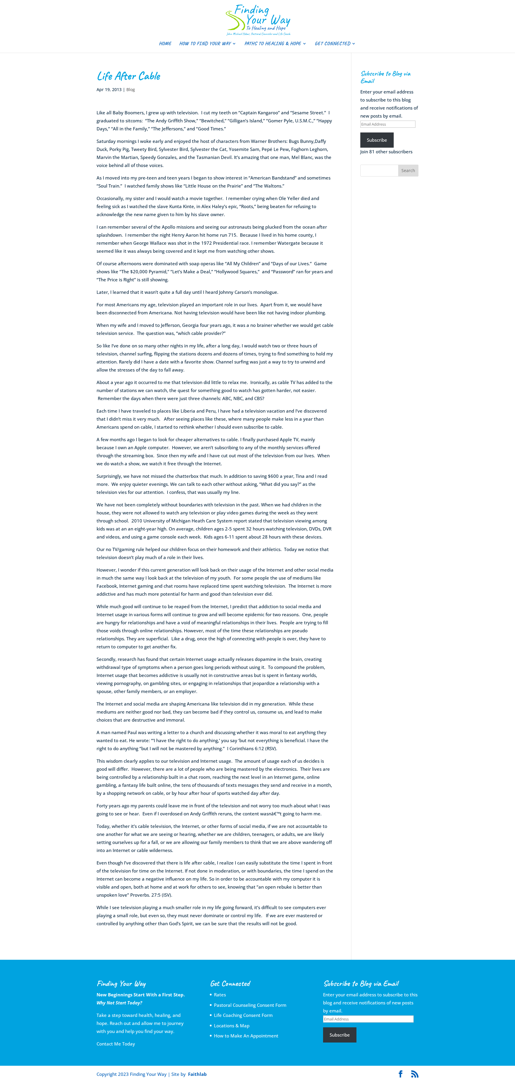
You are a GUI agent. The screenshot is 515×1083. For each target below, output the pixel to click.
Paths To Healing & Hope (272, 43)
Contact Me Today (116, 1044)
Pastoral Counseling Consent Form (250, 1005)
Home (165, 43)
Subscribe (377, 140)
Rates (220, 995)
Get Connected (332, 43)
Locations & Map (231, 1026)
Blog (130, 89)
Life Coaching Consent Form (243, 1015)
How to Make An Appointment (246, 1036)
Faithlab (197, 1074)
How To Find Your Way (205, 43)
